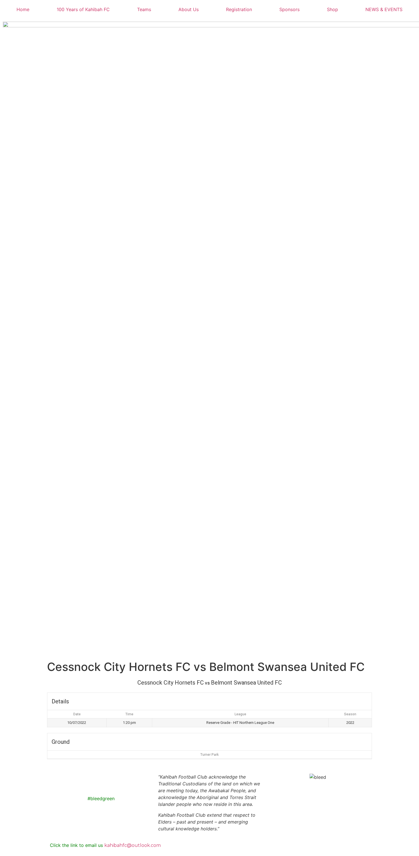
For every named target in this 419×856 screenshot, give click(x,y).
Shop (332, 9)
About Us (188, 9)
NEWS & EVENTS (383, 9)
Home (23, 9)
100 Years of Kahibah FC (83, 9)
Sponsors (289, 9)
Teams (144, 9)
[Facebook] (57, 780)
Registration (239, 9)
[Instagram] (73, 780)
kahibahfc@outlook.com (132, 845)
